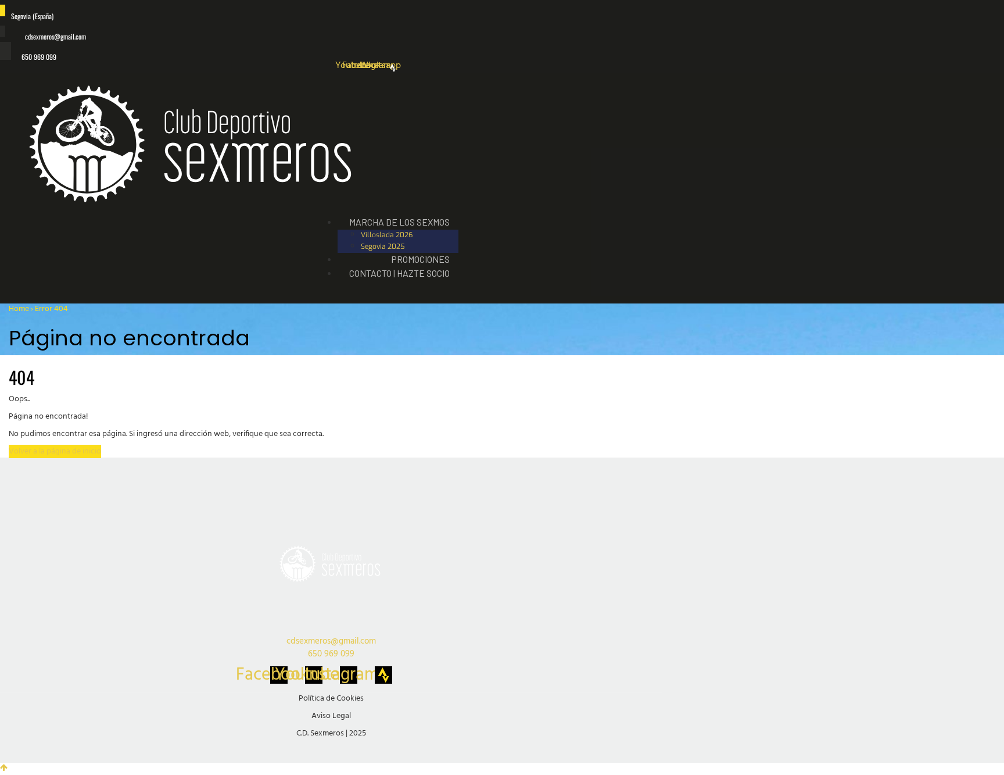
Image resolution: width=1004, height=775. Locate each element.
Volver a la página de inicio (55, 451)
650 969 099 (38, 57)
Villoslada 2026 (387, 235)
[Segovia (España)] (2, 10)
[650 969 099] (5, 51)
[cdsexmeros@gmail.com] (2, 31)
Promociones (420, 259)
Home (19, 309)
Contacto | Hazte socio (399, 272)
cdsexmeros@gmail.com (55, 36)
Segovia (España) (32, 16)
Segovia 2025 (383, 246)
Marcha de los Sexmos (399, 221)
